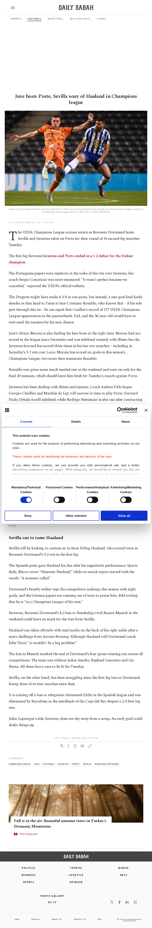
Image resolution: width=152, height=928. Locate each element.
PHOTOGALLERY (29, 834)
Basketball (56, 19)
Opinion (76, 882)
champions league (19, 763)
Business (29, 875)
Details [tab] (76, 421)
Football (35, 19)
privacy (35, 919)
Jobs (17, 919)
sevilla (87, 763)
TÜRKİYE (76, 868)
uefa (36, 763)
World (123, 868)
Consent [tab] (26, 421)
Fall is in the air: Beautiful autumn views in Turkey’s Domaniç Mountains (60, 823)
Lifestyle (76, 875)
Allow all (124, 515)
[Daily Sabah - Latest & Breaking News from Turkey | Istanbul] (76, 7)
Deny (27, 515)
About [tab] (125, 421)
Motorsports (80, 19)
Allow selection (76, 515)
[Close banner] (146, 410)
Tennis (101, 19)
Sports (16, 19)
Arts (123, 875)
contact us (80, 919)
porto (76, 763)
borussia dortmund (107, 763)
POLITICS (28, 868)
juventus (63, 763)
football (48, 763)
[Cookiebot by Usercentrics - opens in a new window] (120, 410)
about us (57, 919)
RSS (100, 919)
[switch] (59, 500)
